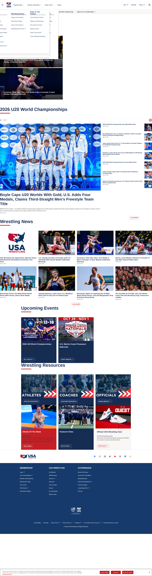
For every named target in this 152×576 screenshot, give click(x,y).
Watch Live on (87, 12)
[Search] (149, 4)
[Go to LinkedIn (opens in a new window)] (125, 456)
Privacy (67, 522)
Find (24, 488)
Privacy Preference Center (110, 522)
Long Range (83, 488)
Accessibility (37, 522)
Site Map (45, 522)
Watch (66, 446)
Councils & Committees (84, 475)
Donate (133, 5)
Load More (134, 217)
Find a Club (23, 485)
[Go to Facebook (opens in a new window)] (95, 456)
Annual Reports (53, 491)
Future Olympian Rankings (37, 36)
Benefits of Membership (66, 12)
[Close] (149, 572)
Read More (28, 446)
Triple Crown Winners (17, 25)
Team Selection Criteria (36, 17)
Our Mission (52, 472)
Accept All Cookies (127, 572)
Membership (18, 5)
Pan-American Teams (36, 25)
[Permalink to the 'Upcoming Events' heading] (60, 308)
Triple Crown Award (35, 32)
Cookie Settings (105, 572)
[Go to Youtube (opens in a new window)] (115, 456)
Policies (80, 491)
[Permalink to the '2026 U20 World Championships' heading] (69, 109)
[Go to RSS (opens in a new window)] (130, 456)
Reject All (116, 572)
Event (67, 359)
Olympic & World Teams (37, 21)
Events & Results (33, 5)
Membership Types (25, 481)
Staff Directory (53, 475)
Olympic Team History (17, 17)
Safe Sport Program (25, 491)
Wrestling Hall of (19, 28)
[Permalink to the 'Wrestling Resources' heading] (67, 365)
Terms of (55, 522)
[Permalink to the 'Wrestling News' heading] (34, 221)
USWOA (105, 401)
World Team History (16, 21)
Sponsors (51, 481)
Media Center (53, 494)
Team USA (48, 5)
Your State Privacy (92, 522)
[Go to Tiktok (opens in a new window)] (110, 456)
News (59, 5)
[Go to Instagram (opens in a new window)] (105, 456)
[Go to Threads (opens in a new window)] (120, 456)
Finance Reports (82, 485)
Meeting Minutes (82, 478)
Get (29, 359)
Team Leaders (53, 485)
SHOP (103, 446)
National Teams (34, 28)
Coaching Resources (68, 401)
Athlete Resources (31, 401)
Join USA (26, 475)
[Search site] (150, 120)
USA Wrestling (85, 481)
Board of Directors (83, 472)
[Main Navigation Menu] (2, 4)
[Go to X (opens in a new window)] (100, 456)
